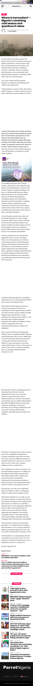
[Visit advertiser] (16, 2)
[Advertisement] (16, 113)
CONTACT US (7, 676)
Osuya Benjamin (12, 31)
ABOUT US (15, 676)
